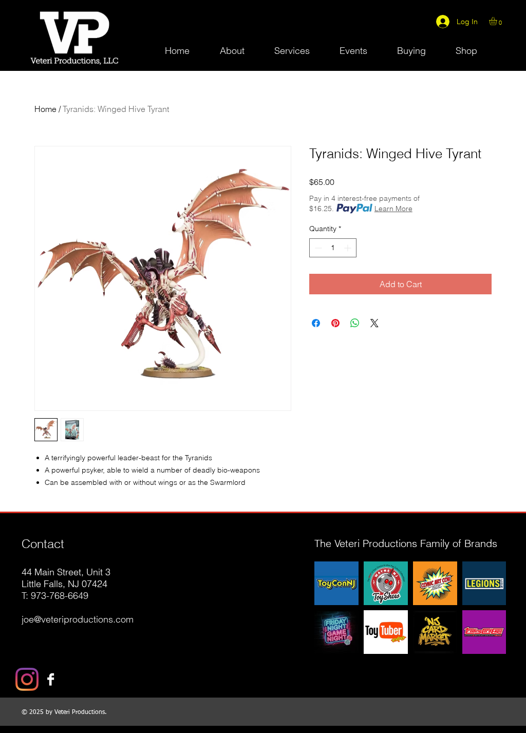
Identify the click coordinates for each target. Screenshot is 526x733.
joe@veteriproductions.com (78, 619)
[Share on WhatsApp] (355, 323)
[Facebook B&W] (50, 679)
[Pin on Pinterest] (335, 323)
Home (45, 109)
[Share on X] (374, 323)
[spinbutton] (333, 248)
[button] (497, 21)
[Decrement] (317, 248)
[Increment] (348, 248)
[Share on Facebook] (316, 323)
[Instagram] (27, 679)
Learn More (393, 208)
